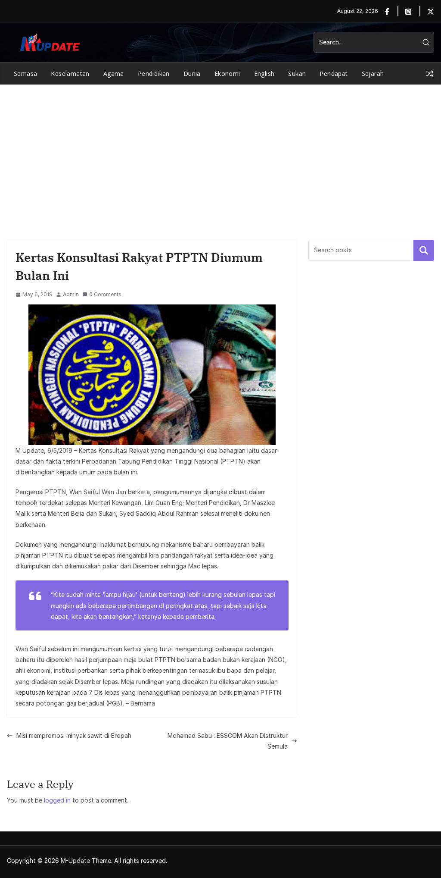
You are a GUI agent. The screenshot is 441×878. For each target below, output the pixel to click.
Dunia (192, 73)
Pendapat (334, 73)
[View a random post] (429, 73)
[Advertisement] (220, 149)
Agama (113, 73)
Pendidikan (154, 73)
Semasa (25, 73)
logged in (57, 800)
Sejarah (373, 73)
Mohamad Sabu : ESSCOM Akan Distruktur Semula (228, 741)
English (264, 73)
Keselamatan (70, 73)
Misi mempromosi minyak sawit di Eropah (73, 735)
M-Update (75, 860)
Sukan (297, 73)
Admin (71, 294)
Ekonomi (227, 73)
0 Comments (105, 294)
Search (423, 250)
